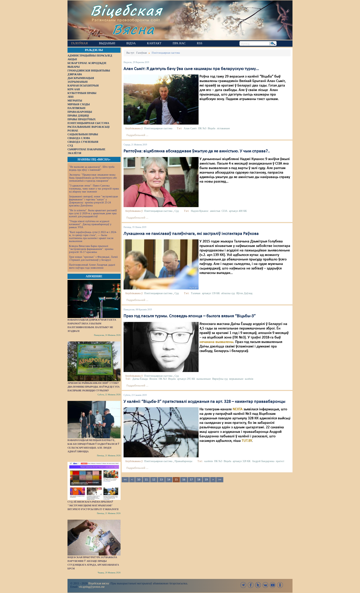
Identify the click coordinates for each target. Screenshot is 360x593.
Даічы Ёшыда (140, 378)
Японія (153, 378)
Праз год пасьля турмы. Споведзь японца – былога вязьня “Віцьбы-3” (190, 316)
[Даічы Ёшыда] (161, 346)
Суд (177, 211)
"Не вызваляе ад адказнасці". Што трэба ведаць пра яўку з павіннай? (91, 168)
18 (198, 479)
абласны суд (228, 293)
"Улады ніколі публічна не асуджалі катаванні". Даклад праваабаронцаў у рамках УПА (90, 224)
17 (191, 479)
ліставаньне (223, 128)
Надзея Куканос (199, 211)
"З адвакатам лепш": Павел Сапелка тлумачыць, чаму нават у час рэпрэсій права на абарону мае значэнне (94, 188)
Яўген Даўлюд (244, 293)
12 (153, 479)
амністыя (215, 211)
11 (146, 479)
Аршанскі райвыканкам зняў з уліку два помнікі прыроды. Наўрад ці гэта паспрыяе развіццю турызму (93, 387)
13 (161, 479)
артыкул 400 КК (238, 211)
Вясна (133, 29)
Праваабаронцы (183, 461)
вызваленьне (203, 378)
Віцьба (211, 128)
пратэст (280, 461)
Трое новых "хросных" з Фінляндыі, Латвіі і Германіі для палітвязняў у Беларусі (93, 258)
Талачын (195, 293)
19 (206, 479)
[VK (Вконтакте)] (265, 585)
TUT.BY (247, 441)
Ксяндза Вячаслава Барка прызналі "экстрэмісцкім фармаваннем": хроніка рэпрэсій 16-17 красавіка (91, 249)
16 (183, 479)
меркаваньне (236, 378)
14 (168, 479)
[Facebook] (251, 585)
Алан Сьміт (190, 128)
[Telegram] (243, 585)
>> (219, 479)
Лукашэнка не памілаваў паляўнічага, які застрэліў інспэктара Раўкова (191, 233)
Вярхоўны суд (220, 378)
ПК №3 (202, 128)
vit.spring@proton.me (92, 586)
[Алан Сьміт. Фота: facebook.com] (161, 99)
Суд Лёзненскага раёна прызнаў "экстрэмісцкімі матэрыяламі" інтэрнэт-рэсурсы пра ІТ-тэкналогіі (93, 505)
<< (125, 479)
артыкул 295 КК (186, 378)
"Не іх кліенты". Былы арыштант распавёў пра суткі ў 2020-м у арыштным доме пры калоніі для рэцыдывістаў (93, 213)
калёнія (249, 378)
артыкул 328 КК (241, 461)
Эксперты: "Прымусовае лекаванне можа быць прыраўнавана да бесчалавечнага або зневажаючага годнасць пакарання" (93, 177)
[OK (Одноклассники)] (280, 585)
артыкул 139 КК (211, 293)
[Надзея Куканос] (161, 181)
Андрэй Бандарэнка (263, 461)
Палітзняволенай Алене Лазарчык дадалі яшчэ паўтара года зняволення (92, 266)
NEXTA (238, 409)
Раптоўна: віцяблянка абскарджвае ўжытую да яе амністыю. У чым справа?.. (197, 151)
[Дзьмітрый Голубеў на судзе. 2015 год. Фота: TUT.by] (161, 264)
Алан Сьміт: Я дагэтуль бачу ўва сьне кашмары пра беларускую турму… (191, 69)
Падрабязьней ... (137, 135)
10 (138, 479)
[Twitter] (258, 585)
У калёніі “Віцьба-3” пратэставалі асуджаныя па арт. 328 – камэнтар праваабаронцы (204, 401)
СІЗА (224, 211)
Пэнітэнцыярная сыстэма (158, 128)
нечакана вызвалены (216, 342)
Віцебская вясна (98, 583)
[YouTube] (272, 585)
